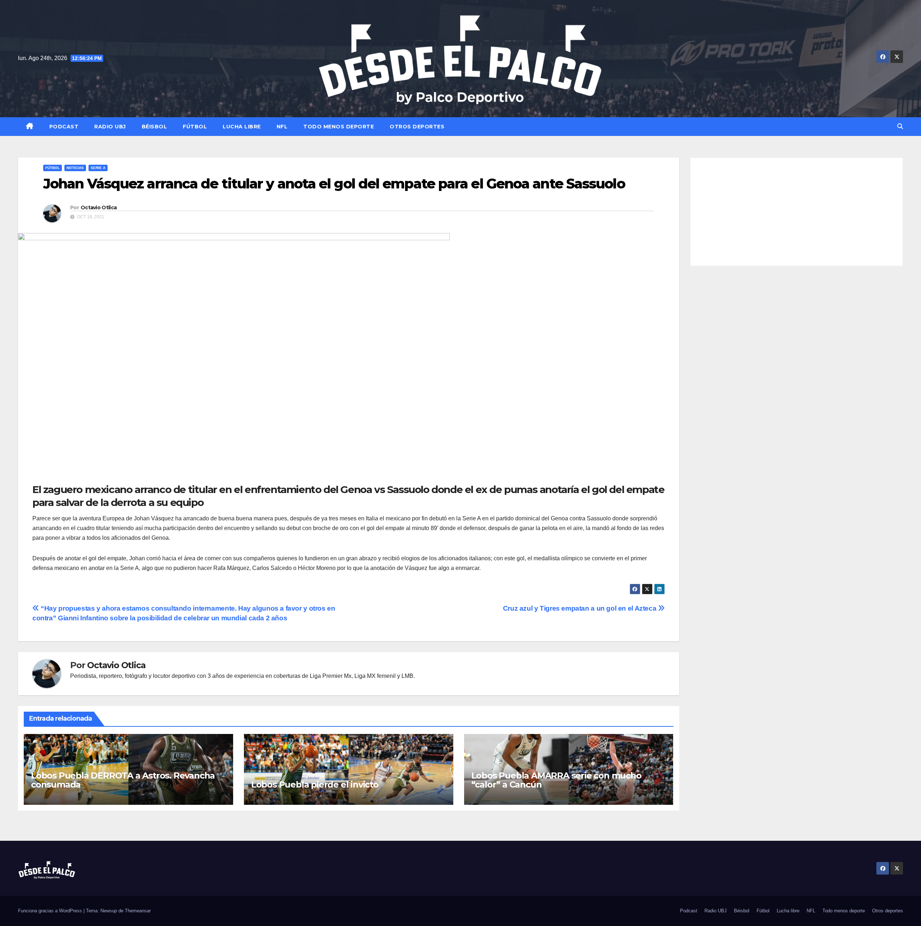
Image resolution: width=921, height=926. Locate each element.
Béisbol (154, 126)
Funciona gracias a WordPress (50, 910)
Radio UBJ (110, 126)
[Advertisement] (797, 211)
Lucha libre (242, 126)
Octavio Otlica (99, 207)
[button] (900, 126)
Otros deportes (417, 126)
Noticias (75, 168)
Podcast (64, 126)
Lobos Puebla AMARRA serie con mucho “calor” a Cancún (556, 780)
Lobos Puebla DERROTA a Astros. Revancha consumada (123, 780)
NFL (282, 126)
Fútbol (195, 126)
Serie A (98, 168)
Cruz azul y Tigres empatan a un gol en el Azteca (580, 608)
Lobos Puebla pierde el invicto (314, 784)
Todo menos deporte (338, 126)
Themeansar (138, 910)
